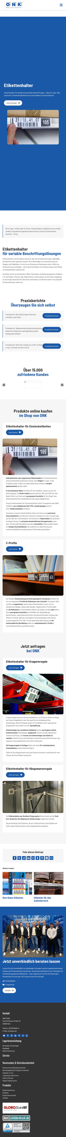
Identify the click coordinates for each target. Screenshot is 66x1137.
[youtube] (4, 1032)
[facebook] (7, 1032)
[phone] (26, 1032)
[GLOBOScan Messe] (15, 1101)
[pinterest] (19, 1032)
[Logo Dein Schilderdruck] (16, 1113)
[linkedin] (15, 1032)
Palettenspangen (42, 897)
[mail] (22, 1032)
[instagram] (11, 1032)
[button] (4, 385)
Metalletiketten (10, 897)
